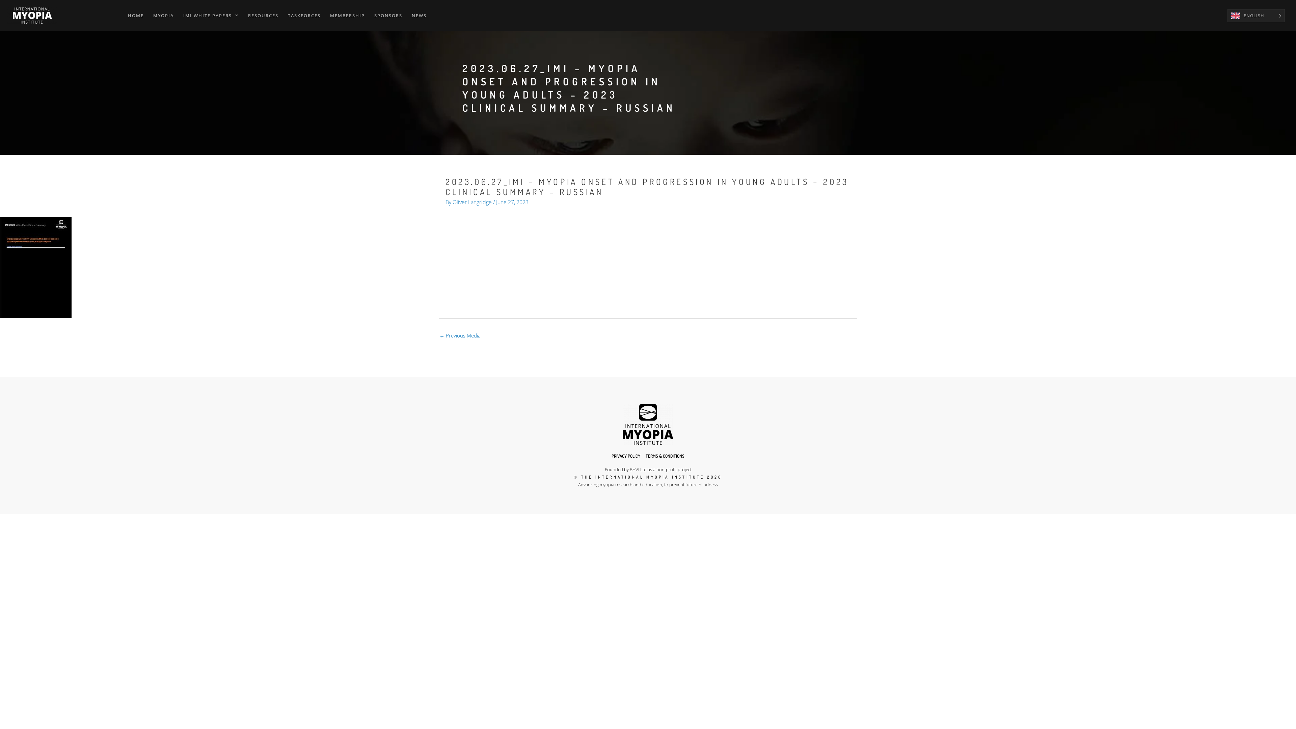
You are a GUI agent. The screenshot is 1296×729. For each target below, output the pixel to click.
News (419, 15)
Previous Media (460, 335)
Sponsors (388, 15)
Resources (263, 15)
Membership (347, 15)
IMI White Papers (207, 15)
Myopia (163, 15)
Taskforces (304, 15)
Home (136, 15)
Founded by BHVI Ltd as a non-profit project (648, 469)
